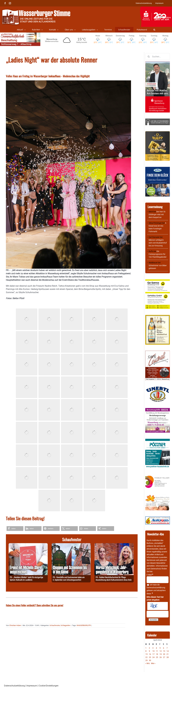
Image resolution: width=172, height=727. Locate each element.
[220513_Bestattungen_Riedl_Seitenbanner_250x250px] (157, 409)
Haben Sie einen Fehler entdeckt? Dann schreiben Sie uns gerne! (34, 605)
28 (167, 657)
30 (150, 660)
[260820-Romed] (114, 544)
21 (167, 654)
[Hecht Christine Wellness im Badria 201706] (157, 496)
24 (153, 657)
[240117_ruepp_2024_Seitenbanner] (157, 133)
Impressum (31, 685)
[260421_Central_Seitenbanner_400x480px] (157, 352)
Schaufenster (55, 625)
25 (157, 657)
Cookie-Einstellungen (48, 685)
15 (146, 654)
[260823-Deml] (71, 544)
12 (161, 651)
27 (164, 657)
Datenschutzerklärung (156, 587)
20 (164, 654)
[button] (154, 29)
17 (153, 654)
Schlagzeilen (65, 625)
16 (150, 654)
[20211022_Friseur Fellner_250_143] (157, 476)
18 (157, 654)
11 (157, 651)
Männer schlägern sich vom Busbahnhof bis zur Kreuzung (158, 243)
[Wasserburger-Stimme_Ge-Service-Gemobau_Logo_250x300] (157, 281)
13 (164, 651)
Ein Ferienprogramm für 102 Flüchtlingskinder (157, 254)
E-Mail (150, 575)
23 (150, 657)
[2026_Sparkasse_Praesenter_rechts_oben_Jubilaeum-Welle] (156, 8)
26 (161, 657)
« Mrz (147, 663)
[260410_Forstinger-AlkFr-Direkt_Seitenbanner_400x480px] (157, 316)
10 (153, 651)
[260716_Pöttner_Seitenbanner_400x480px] (157, 440)
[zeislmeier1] (157, 518)
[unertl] (157, 388)
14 (167, 651)
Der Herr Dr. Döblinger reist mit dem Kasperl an (157, 214)
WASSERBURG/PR (84, 625)
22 (146, 657)
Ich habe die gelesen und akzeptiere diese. (156, 589)
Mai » (153, 663)
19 (161, 654)
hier (150, 571)
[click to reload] (158, 606)
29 (146, 660)
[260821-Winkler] (28, 544)
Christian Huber (15, 625)
